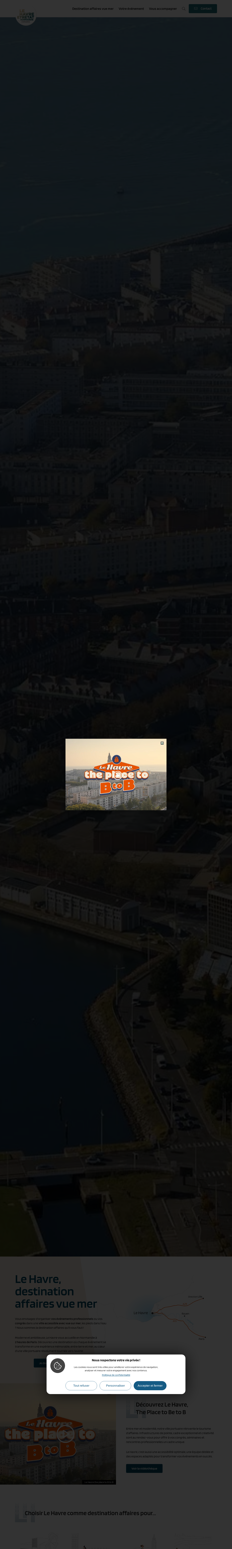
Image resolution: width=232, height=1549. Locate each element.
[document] (116, 774)
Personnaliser (115, 1385)
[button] (162, 743)
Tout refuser (81, 1385)
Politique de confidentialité (116, 1374)
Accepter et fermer (150, 1385)
